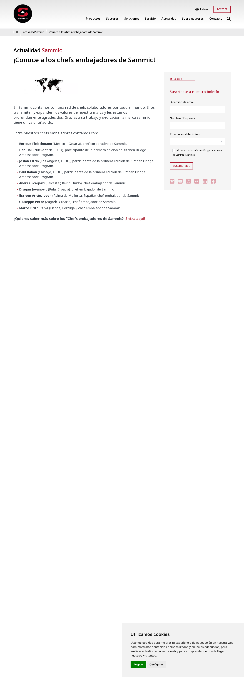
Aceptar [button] (138, 664)
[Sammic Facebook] (213, 181)
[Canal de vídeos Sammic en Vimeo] (172, 181)
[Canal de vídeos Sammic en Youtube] (180, 181)
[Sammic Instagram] (188, 181)
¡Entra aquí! (135, 218)
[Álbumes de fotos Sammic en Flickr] (196, 181)
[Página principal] (22, 13)
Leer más (190, 154)
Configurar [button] (156, 664)
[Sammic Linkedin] (205, 181)
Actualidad (37, 50)
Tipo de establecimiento (186, 134)
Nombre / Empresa (182, 118)
